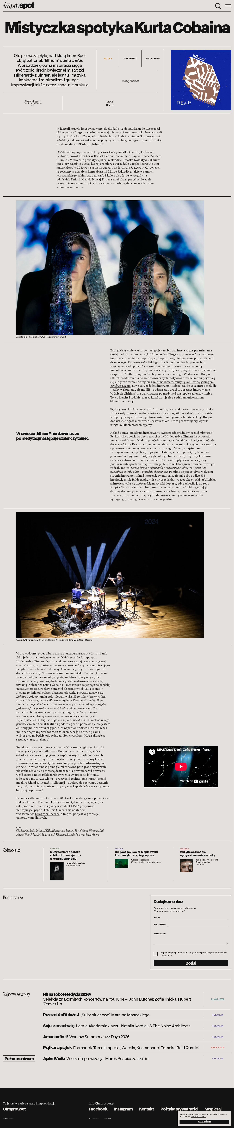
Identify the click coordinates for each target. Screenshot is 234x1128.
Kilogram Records (47, 814)
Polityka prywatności (179, 1109)
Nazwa (157, 917)
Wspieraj (213, 1109)
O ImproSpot (14, 1109)
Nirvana (93, 831)
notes (108, 58)
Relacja (217, 1014)
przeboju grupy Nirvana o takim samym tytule (51, 673)
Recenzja (217, 1047)
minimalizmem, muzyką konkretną (176, 382)
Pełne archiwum (19, 1058)
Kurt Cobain (81, 831)
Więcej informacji (198, 1116)
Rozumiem (204, 1121)
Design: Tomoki (93, 1119)
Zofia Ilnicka (36, 831)
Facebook (98, 1109)
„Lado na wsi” (94, 175)
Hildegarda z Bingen (62, 831)
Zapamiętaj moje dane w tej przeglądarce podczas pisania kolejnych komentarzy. (194, 954)
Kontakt (146, 1109)
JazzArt (37, 835)
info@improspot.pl (101, 1103)
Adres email (160, 924)
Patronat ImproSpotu (87, 835)
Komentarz (160, 934)
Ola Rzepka (22, 831)
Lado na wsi (48, 835)
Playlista (217, 999)
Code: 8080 (107, 1119)
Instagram (123, 1109)
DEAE (47, 831)
